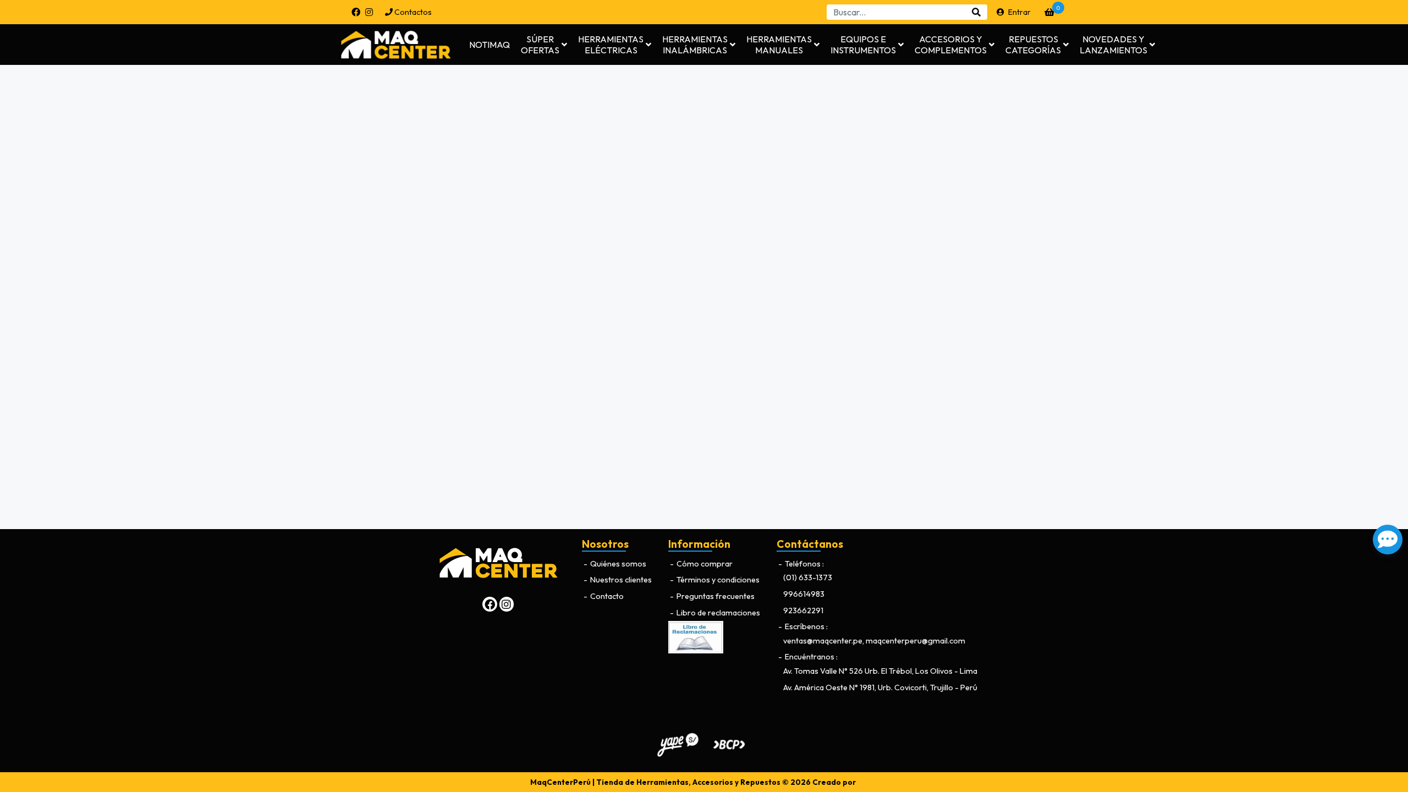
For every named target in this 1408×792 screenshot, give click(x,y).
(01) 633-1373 (807, 577)
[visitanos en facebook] (355, 12)
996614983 (803, 594)
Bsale (867, 782)
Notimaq (489, 44)
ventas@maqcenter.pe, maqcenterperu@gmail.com (874, 641)
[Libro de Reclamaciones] (695, 636)
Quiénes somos (617, 564)
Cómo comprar (704, 564)
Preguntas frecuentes (715, 596)
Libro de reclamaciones (717, 613)
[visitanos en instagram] (369, 12)
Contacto (606, 596)
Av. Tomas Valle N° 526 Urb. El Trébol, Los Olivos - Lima (880, 671)
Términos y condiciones (717, 580)
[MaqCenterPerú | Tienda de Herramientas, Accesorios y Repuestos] (404, 44)
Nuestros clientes (620, 580)
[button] (544, 44)
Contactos (412, 12)
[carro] (1049, 12)
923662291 (803, 610)
